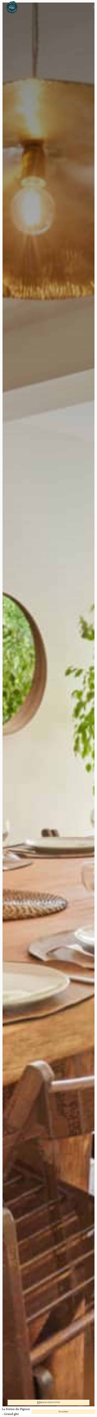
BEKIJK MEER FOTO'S (50, 1402)
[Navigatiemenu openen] (94, 7)
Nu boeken (63, 1411)
